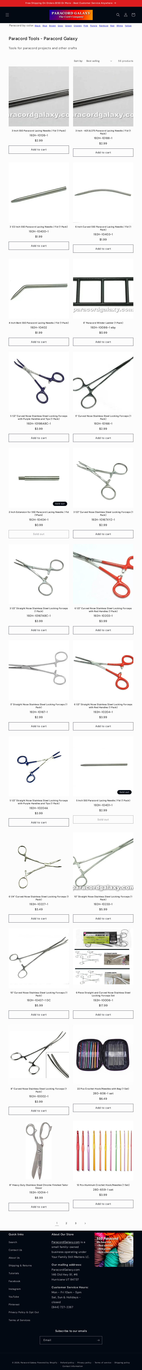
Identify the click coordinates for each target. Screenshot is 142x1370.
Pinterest (14, 1304)
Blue (45, 25)
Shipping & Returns (20, 1265)
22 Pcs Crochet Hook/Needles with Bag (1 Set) (103, 1088)
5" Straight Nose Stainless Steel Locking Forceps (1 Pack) (38, 706)
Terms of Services (19, 1320)
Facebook (14, 1281)
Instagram (15, 1288)
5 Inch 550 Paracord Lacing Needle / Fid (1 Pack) (103, 800)
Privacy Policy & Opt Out (24, 1312)
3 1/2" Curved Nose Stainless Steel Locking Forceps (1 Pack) (103, 513)
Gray (60, 25)
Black (38, 25)
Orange (78, 25)
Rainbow (103, 25)
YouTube (14, 1296)
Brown (52, 25)
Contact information (73, 1366)
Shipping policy (122, 1362)
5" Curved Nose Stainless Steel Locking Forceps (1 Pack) (103, 417)
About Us (14, 1257)
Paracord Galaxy (29, 1362)
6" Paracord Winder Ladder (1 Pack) (103, 323)
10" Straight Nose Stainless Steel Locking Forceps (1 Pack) (103, 898)
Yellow (128, 25)
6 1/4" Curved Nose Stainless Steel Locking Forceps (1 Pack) (39, 898)
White (120, 25)
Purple (93, 25)
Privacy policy (84, 1362)
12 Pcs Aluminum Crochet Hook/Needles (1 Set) (103, 1185)
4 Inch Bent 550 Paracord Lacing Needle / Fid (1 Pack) (39, 323)
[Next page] (85, 1223)
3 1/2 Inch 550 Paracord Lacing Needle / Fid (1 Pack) (39, 226)
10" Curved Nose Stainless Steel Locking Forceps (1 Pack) (38, 994)
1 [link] (56, 1223)
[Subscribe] (98, 1340)
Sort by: (78, 60)
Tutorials (14, 1273)
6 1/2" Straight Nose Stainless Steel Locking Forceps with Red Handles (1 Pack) (103, 706)
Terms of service (103, 1362)
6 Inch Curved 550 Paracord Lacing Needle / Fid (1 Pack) (103, 228)
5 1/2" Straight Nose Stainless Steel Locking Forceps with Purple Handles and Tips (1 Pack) (39, 802)
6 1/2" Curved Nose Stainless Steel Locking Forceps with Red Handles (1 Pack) (103, 610)
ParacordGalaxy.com (66, 1242)
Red (112, 25)
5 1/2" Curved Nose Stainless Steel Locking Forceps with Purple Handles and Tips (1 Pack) (38, 417)
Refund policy (67, 1362)
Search (13, 1242)
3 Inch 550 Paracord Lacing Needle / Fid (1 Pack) (39, 130)
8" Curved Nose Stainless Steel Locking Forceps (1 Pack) (39, 1090)
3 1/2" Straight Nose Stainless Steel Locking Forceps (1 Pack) (39, 610)
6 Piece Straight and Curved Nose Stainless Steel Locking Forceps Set (103, 994)
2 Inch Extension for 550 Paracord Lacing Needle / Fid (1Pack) (39, 513)
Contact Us (15, 1249)
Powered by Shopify (47, 1362)
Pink (86, 25)
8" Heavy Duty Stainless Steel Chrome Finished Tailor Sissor (38, 1186)
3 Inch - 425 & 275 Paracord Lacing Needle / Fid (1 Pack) (103, 132)
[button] (7, 15)
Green (68, 25)
